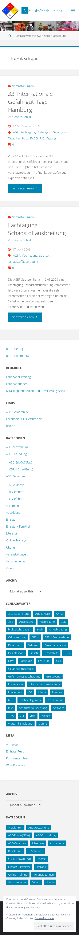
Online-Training (16, 540)
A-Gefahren (16, 485)
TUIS (11, 716)
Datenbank (15, 645)
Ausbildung (13, 513)
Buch (40, 629)
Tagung (51, 138)
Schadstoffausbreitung (23, 262)
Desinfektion (16, 653)
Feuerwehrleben (17, 384)
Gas (58, 661)
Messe (42, 692)
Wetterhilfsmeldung (20, 723)
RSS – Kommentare (18, 356)
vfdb (32, 716)
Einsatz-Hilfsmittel (18, 526)
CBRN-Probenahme (57, 637)
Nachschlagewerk (30, 700)
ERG (67, 653)
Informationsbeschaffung (44, 684)
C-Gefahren (16, 499)
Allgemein (12, 506)
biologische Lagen (19, 629)
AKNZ (59, 614)
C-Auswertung (16, 637)
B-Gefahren (16, 492)
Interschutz (15, 692)
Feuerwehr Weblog (18, 377)
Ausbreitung (47, 622)
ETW (11, 661)
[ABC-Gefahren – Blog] (10, 10)
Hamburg (22, 138)
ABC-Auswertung (17, 447)
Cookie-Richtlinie (44, 918)
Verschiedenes (16, 561)
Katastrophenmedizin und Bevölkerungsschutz (36, 391)
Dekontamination (55, 645)
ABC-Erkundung (16, 454)
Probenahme (55, 700)
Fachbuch (26, 661)
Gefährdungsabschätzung (24, 676)
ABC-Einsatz (42, 614)
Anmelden (12, 744)
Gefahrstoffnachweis (20, 669)
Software (58, 708)
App (10, 622)
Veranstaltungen (23, 86)
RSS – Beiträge (15, 349)
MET (10, 700)
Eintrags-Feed (15, 751)
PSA (10, 708)
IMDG (34, 138)
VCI (22, 716)
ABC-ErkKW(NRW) (20, 462)
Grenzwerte (53, 676)
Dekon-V (33, 645)
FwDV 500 (44, 661)
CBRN (35, 637)
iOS (30, 692)
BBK (63, 622)
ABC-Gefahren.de (17, 412)
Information (15, 684)
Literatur (11, 533)
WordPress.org (15, 765)
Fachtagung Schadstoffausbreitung (37, 229)
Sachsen (44, 255)
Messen (57, 692)
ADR (16, 132)
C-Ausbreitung (58, 629)
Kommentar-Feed (17, 758)
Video (9, 568)
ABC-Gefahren (15, 476)
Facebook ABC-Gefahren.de (24, 419)
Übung (10, 547)
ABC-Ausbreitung (18, 614)
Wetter (46, 716)
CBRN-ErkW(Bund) (21, 469)
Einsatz (10, 519)
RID (42, 138)
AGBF (16, 255)
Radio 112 (12, 426)
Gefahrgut (44, 132)
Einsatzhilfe (51, 653)
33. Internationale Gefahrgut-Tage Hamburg (30, 101)
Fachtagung (28, 132)
